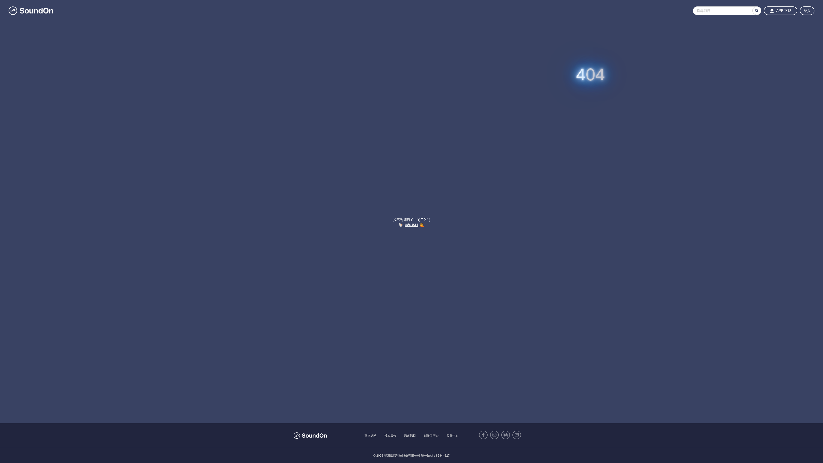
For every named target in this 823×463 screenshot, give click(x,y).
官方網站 (371, 435)
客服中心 (452, 435)
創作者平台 (431, 435)
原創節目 (410, 435)
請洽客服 (411, 225)
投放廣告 (390, 435)
